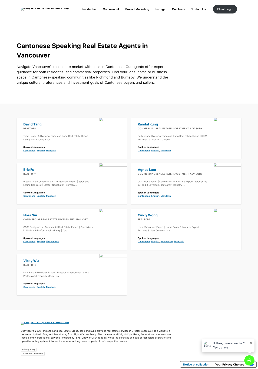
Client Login (225, 9)
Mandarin (51, 150)
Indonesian (167, 241)
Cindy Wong (148, 215)
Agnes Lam (147, 170)
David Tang (32, 124)
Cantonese (29, 150)
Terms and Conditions (32, 353)
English (41, 150)
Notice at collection (196, 364)
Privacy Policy (28, 349)
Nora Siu (30, 215)
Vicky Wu (31, 261)
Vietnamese (52, 241)
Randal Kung (148, 124)
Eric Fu (28, 170)
